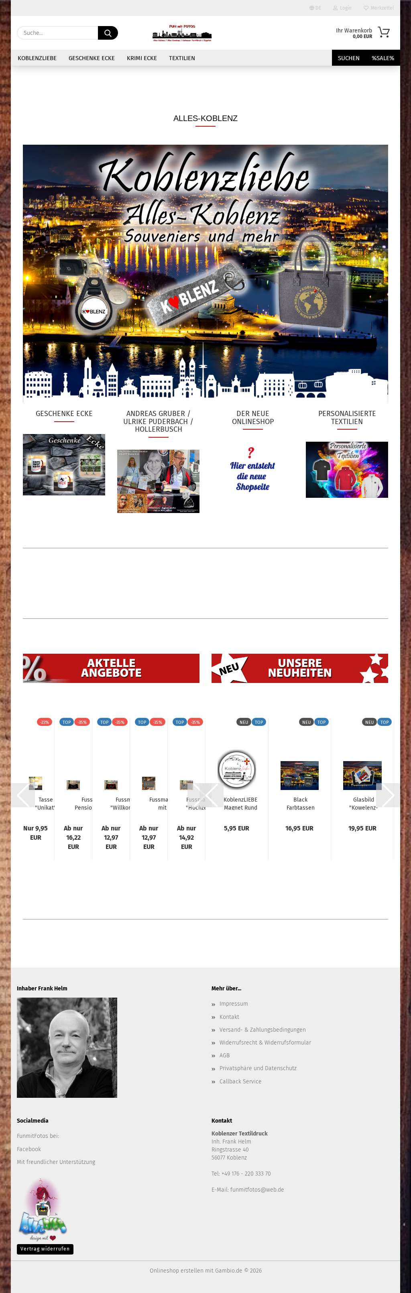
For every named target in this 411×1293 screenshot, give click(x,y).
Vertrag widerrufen (45, 1249)
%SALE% (383, 58)
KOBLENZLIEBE (37, 58)
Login (345, 8)
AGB (225, 1055)
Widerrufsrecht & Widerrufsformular (265, 1042)
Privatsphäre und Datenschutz (258, 1068)
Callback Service (241, 1081)
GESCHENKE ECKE (92, 58)
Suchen (349, 58)
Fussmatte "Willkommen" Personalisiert (128, 803)
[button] (23, 795)
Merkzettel (381, 8)
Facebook (29, 1149)
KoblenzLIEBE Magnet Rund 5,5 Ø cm (240, 803)
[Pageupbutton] (389, 1281)
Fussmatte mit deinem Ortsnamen (162, 803)
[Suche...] (108, 33)
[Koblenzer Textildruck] (182, 33)
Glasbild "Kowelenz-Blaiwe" (363, 803)
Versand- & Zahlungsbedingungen (263, 1029)
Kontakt (229, 1017)
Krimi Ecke (142, 58)
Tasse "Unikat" (45, 803)
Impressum (234, 1003)
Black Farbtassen (301, 803)
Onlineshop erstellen (176, 1270)
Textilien (182, 58)
